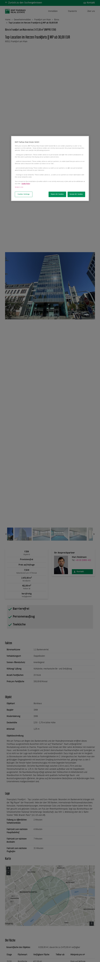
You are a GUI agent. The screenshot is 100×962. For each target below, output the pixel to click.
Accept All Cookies (76, 194)
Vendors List (19, 187)
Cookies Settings (24, 194)
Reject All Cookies (57, 194)
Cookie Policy (25, 183)
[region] (50, 168)
